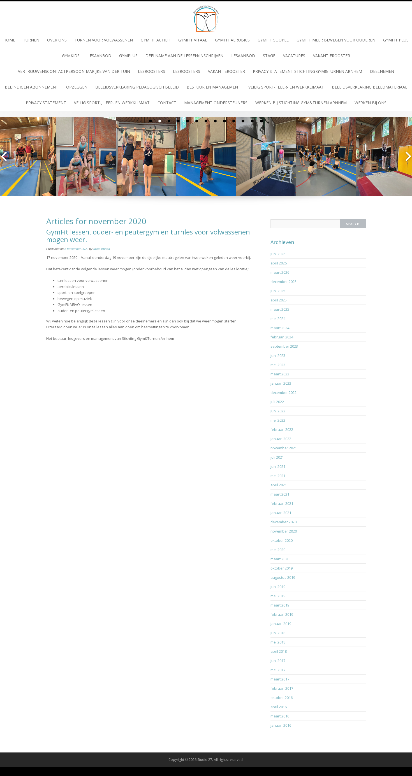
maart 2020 (279, 558)
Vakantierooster (331, 55)
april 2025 (278, 300)
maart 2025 (279, 309)
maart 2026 (279, 272)
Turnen (31, 40)
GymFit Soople (273, 40)
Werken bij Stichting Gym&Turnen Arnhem (301, 102)
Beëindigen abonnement (31, 87)
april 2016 (278, 706)
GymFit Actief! (155, 40)
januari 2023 (280, 383)
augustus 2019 (282, 577)
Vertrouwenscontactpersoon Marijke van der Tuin (74, 71)
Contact (167, 102)
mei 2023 (277, 364)
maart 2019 (279, 605)
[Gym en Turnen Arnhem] (206, 16)
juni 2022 (277, 410)
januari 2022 (280, 438)
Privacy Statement (46, 102)
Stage (269, 55)
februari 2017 (281, 688)
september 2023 (284, 346)
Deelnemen (382, 71)
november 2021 (283, 447)
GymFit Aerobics (232, 40)
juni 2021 (277, 466)
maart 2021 (279, 494)
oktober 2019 (281, 568)
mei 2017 (277, 669)
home (9, 40)
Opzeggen (76, 87)
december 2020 (283, 521)
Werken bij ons (370, 102)
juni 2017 (277, 660)
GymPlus (128, 55)
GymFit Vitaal (192, 40)
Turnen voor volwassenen (104, 40)
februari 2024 (281, 337)
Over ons (57, 40)
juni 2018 (277, 632)
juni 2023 (277, 355)
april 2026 (278, 263)
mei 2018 (277, 642)
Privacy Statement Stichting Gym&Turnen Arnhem (307, 71)
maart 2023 (279, 374)
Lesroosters (151, 71)
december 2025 (283, 281)
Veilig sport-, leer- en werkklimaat (286, 87)
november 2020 (283, 531)
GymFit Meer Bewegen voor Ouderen (336, 40)
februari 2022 (281, 429)
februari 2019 (281, 614)
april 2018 (278, 651)
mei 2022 (277, 420)
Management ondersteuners (215, 102)
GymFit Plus (396, 40)
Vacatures (294, 55)
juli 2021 (277, 457)
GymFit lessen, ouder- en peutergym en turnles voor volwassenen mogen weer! (148, 235)
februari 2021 (281, 503)
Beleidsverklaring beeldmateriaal (369, 87)
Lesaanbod (99, 55)
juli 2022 (277, 401)
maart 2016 (279, 716)
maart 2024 (279, 327)
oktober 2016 (281, 697)
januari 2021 (280, 512)
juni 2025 (277, 290)
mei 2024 (277, 318)
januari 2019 (280, 623)
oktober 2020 (281, 540)
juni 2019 (277, 586)
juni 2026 (277, 253)
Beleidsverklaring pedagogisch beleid (137, 87)
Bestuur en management (213, 87)
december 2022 (283, 392)
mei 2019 (277, 595)
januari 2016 (280, 725)
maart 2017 (279, 679)
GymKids (71, 55)
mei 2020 (277, 549)
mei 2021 (277, 475)
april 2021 (278, 484)
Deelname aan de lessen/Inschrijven (184, 55)
